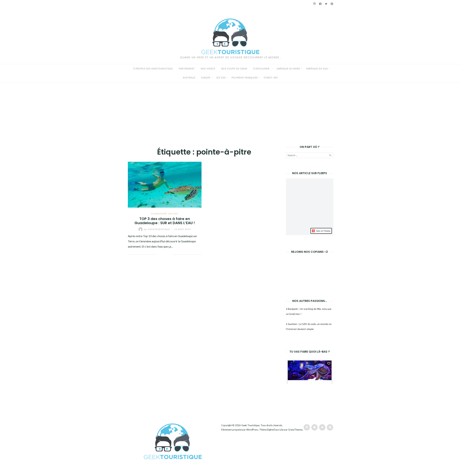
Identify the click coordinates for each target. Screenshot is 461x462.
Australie (189, 77)
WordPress (252, 429)
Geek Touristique (250, 425)
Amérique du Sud (317, 68)
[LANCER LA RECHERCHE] (330, 156)
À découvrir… (262, 68)
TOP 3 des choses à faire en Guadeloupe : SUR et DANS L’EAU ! (165, 220)
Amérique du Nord (288, 68)
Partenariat (187, 68)
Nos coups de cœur (234, 68)
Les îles (221, 77)
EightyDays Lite (275, 429)
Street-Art (271, 77)
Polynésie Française (245, 77)
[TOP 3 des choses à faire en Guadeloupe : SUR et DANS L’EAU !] (165, 184)
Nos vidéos (208, 68)
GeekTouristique (157, 229)
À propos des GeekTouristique (153, 68)
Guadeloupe (159, 213)
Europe (205, 77)
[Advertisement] (230, 109)
